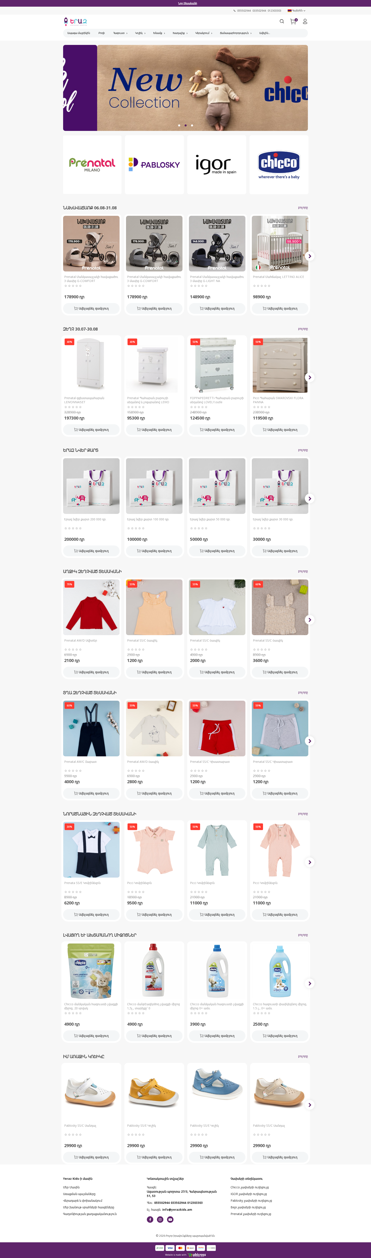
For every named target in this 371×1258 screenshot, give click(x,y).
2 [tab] (185, 125)
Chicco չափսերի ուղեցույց (250, 1187)
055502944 (162, 1203)
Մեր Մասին (71, 1187)
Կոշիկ (139, 33)
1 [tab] (179, 125)
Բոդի (102, 33)
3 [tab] (192, 125)
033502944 (178, 1203)
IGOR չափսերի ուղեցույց (249, 1194)
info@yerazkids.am (177, 1209)
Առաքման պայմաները (79, 1194)
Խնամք (157, 33)
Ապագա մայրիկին (78, 33)
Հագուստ (119, 33)
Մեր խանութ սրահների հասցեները (88, 1207)
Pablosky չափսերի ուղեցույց (251, 1200)
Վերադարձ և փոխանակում (82, 1200)
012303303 (195, 1203)
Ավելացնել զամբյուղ (94, 308)
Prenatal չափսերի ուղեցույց (251, 1214)
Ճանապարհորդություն (234, 33)
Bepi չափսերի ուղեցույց (248, 1207)
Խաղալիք (179, 33)
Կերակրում (202, 33)
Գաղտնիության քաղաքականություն (90, 1214)
